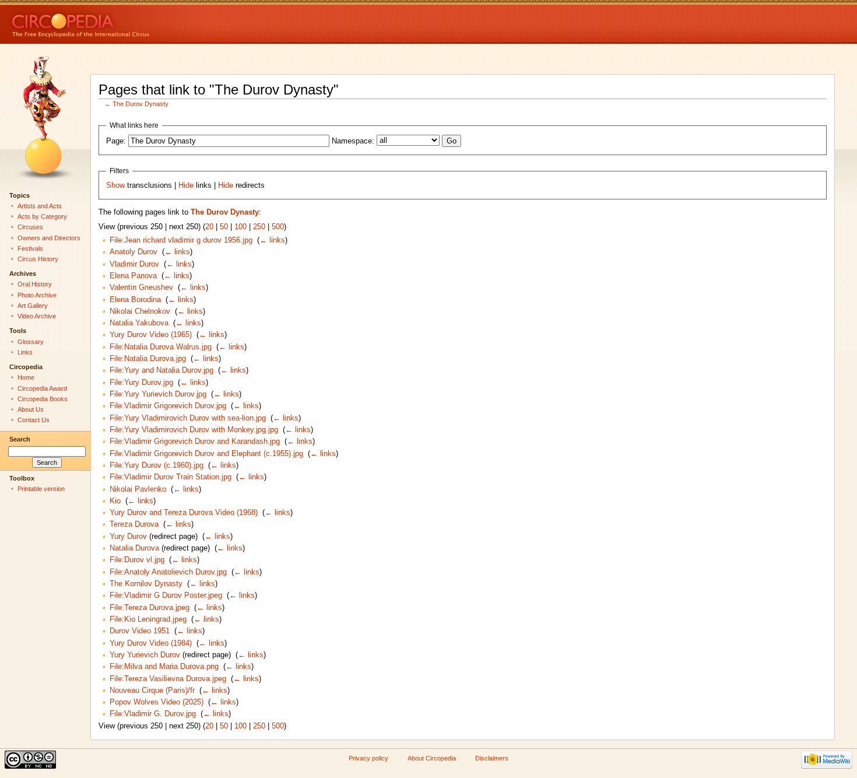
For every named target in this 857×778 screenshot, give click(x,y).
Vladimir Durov (134, 264)
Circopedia (120, 22)
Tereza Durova (134, 524)
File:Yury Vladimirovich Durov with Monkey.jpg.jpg (194, 430)
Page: (116, 141)
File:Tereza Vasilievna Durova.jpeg (168, 679)
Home (25, 377)
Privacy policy (368, 758)
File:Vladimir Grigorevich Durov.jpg (168, 406)
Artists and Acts (39, 205)
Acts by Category (42, 216)
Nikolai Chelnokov (140, 311)
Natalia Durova (134, 548)
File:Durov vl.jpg (137, 560)
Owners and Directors (48, 237)
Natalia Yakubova (139, 323)
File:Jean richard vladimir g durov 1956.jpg (181, 240)
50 (224, 227)
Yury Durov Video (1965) (151, 335)
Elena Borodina (135, 300)
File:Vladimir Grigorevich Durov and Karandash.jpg (195, 441)
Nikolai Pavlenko (138, 489)
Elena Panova (133, 276)
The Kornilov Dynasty (146, 584)
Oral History (34, 284)
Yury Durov (128, 536)
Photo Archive (37, 295)
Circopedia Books (42, 398)
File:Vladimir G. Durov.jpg (153, 714)
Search (19, 439)
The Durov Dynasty (140, 103)
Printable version (41, 488)
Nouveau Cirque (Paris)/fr (152, 690)
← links (272, 240)
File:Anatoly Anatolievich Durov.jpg (168, 572)
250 (259, 227)
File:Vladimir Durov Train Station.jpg (170, 477)
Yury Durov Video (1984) (151, 643)
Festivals (30, 248)
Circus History (37, 258)
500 (278, 227)
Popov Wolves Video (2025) (156, 702)
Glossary (30, 341)
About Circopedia (432, 758)
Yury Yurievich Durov (145, 655)
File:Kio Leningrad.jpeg (148, 619)
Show (115, 185)
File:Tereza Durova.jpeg (149, 608)
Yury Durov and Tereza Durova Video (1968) (184, 513)
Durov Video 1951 (140, 631)
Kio (115, 501)
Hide (186, 185)
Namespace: (353, 141)
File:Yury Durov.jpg (141, 383)
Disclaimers (491, 758)
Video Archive (36, 316)
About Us (30, 409)
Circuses (30, 226)
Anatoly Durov (133, 252)
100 (240, 227)
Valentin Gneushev (141, 287)
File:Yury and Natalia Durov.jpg (161, 370)
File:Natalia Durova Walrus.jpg (161, 347)
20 (209, 227)
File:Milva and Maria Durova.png (164, 667)
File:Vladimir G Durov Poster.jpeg (166, 595)
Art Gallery (32, 305)
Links (25, 352)
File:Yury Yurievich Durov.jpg (158, 394)
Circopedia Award (42, 388)
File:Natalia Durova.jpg (148, 359)
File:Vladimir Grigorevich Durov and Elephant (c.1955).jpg (206, 454)
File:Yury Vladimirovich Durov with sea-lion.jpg (188, 418)
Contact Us (33, 419)
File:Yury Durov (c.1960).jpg (156, 465)
